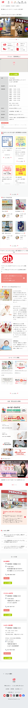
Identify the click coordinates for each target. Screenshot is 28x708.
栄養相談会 (15, 340)
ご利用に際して (11, 692)
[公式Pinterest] (20, 695)
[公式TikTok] (7, 695)
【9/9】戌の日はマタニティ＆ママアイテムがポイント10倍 (7, 373)
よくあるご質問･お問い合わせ (18, 685)
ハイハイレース (16, 306)
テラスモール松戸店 (8, 593)
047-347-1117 (11, 606)
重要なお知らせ (7, 685)
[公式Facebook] (23, 695)
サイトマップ (17, 692)
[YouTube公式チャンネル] (4, 695)
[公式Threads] (14, 695)
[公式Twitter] (17, 695)
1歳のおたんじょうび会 (18, 323)
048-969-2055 (11, 574)
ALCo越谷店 (6, 561)
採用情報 (12, 688)
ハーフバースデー (17, 290)
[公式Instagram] (11, 695)
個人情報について (18, 688)
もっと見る (14, 194)
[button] (9, 39)
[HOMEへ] (3, 2)
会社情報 (7, 688)
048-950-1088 (12, 86)
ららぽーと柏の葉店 (8, 625)
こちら (15, 114)
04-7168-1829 (11, 649)
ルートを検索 (14, 74)
